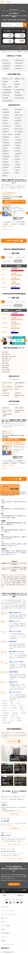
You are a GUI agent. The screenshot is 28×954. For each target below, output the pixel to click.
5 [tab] (14, 236)
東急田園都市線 (18, 95)
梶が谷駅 (7, 372)
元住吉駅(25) (18, 126)
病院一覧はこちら (14, 404)
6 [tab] (17, 236)
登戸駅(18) (17, 137)
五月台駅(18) (6, 139)
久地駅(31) (5, 123)
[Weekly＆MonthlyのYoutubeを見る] (18, 902)
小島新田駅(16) (6, 145)
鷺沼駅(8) (17, 156)
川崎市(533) (6, 60)
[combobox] (8, 24)
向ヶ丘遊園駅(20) (19, 131)
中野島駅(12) (18, 148)
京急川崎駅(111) (19, 109)
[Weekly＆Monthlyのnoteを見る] (21, 902)
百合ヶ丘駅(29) (6, 126)
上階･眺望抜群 (6, 713)
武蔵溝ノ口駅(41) (19, 115)
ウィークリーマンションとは (8, 914)
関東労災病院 (6, 407)
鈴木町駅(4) (5, 167)
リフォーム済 (21, 710)
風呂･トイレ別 (6, 708)
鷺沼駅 (6, 367)
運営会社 (3, 929)
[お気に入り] (10, 208)
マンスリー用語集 (5, 925)
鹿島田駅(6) (18, 159)
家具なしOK (5, 703)
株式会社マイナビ (11, 229)
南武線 (16, 81)
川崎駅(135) (6, 109)
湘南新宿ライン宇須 (7, 78)
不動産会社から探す (12, 741)
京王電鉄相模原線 (7, 89)
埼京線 (16, 87)
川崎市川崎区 (4, 314)
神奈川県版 (9, 1)
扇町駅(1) (5, 175)
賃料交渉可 (5, 717)
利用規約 (3, 940)
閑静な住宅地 (5, 715)
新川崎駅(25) (6, 128)
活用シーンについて (13, 844)
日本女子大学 (6, 393)
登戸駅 (6, 363)
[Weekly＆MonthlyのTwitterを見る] (14, 902)
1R (3, 257)
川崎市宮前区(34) (19, 68)
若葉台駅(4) (18, 164)
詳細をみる (4, 226)
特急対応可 (19, 720)
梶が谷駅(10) (6, 153)
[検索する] (25, 24)
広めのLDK (21, 705)
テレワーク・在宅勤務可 (16, 717)
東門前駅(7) (5, 159)
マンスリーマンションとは (13, 858)
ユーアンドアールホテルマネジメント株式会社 (13, 468)
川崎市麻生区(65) (19, 65)
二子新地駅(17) (18, 139)
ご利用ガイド (13, 814)
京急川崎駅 (4, 269)
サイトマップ (4, 937)
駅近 (12, 703)
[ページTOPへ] (26, 952)
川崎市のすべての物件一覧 (13, 240)
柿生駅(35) (5, 120)
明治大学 (17, 389)
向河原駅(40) (6, 117)
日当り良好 (23, 713)
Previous (2, 340)
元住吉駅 (3, 283)
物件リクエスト (14, 884)
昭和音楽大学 (18, 393)
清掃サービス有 (15, 715)
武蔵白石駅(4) (6, 164)
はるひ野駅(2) (6, 173)
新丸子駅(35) (18, 117)
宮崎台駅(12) (18, 150)
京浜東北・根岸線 (7, 87)
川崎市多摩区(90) (19, 63)
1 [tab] (5, 236)
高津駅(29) (17, 123)
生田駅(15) (5, 148)
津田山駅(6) (5, 161)
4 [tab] (12, 236)
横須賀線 (17, 84)
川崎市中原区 (4, 323)
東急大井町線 (6, 95)
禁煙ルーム (22, 708)
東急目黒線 (5, 98)
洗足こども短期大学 (7, 386)
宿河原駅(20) (6, 131)
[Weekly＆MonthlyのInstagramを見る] (10, 902)
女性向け (4, 701)
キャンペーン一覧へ (13, 479)
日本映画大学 (6, 395)
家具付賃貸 (14, 708)
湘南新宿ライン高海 (19, 78)
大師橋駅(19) (6, 137)
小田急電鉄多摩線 (7, 92)
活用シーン (3, 922)
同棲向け (11, 701)
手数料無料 (5, 705)
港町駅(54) (17, 112)
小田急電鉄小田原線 (19, 89)
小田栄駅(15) (18, 145)
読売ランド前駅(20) (7, 134)
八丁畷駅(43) (6, 115)
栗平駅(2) (5, 170)
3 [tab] (10, 236)
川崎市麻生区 (4, 332)
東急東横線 (17, 92)
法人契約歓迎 (14, 713)
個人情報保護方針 (5, 933)
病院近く (4, 720)
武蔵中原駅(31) (18, 120)
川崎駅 (3, 274)
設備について (4, 918)
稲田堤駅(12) (6, 150)
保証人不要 (13, 705)
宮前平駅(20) (18, 134)
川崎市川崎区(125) (19, 60)
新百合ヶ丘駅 (8, 358)
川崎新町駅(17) (6, 142)
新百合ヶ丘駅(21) (19, 128)
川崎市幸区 (4, 318)
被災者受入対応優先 (7, 722)
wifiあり (18, 703)
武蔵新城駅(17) (18, 142)
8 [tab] (21, 236)
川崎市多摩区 (4, 327)
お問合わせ (11, 226)
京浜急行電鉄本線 (19, 98)
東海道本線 (5, 81)
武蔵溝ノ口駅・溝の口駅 (10, 356)
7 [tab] (19, 236)
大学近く (11, 720)
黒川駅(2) (17, 170)
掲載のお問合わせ (5, 948)
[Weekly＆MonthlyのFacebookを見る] (7, 902)
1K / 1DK (10, 257)
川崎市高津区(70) (7, 65)
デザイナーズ (12, 710)
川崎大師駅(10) (18, 153)
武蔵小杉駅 (4, 287)
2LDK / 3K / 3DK (6, 261)
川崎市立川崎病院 (19, 407)
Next (25, 340)
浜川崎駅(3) (18, 167)
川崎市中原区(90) (7, 63)
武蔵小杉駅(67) (6, 112)
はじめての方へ (4, 907)
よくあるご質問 (13, 828)
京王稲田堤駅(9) (6, 156)
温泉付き (4, 710)
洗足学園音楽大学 (19, 386)
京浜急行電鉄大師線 (7, 100)
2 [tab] (8, 236)
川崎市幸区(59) (6, 68)
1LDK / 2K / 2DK (20, 257)
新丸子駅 (3, 278)
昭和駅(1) (17, 173)
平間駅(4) (17, 161)
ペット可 (19, 701)
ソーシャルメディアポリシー (8, 944)
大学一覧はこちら (14, 379)
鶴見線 (4, 84)
